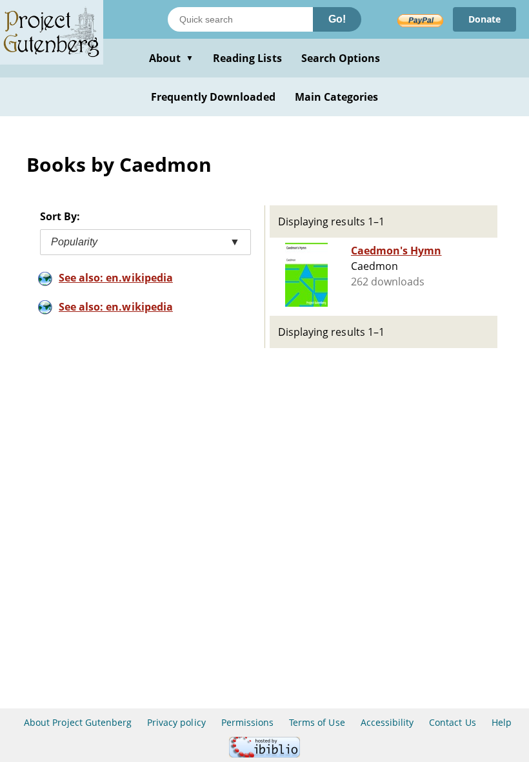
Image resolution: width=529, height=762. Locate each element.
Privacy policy (176, 722)
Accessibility (387, 722)
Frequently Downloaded (213, 97)
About (171, 58)
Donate (484, 19)
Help (502, 722)
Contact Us (452, 722)
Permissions (247, 722)
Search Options (341, 58)
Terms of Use (316, 722)
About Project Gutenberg (78, 722)
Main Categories (337, 97)
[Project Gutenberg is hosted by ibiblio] (264, 754)
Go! (337, 19)
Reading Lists (247, 58)
